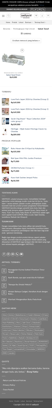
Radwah (21, 338)
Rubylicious (18, 341)
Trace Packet (8, 390)
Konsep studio (34, 326)
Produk (14, 22)
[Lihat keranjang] (48, 16)
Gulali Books (42, 319)
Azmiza (11, 315)
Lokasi (21, 22)
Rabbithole (13, 338)
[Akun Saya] (42, 16)
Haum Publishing (8, 322)
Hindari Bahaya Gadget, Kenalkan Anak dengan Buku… (28, 293)
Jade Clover (26, 322)
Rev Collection (7, 341)
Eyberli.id (6, 319)
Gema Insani (24, 319)
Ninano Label (14, 334)
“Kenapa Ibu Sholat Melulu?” (20, 285)
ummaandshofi (19, 349)
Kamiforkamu (7, 326)
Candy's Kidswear (34, 315)
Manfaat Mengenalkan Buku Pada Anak (24, 299)
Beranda (6, 29)
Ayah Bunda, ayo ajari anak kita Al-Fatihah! (26, 278)
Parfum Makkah (27, 334)
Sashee (5, 345)
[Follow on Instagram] (32, 9)
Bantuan (28, 22)
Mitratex (29, 330)
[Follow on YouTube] (21, 254)
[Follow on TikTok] (36, 9)
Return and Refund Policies (14, 380)
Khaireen (17, 326)
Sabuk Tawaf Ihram (13, 75)
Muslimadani (39, 330)
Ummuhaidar (30, 349)
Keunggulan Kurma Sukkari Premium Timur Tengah (26, 271)
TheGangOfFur (41, 345)
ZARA (5, 353)
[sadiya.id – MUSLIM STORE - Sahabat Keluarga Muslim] (26, 16)
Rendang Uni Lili (32, 338)
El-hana (45, 315)
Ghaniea (33, 319)
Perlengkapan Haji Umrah (24, 29)
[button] (3, 16)
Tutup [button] (41, 5)
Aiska (4, 315)
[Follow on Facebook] (4, 254)
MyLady (5, 334)
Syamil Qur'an (22, 345)
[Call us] (43, 9)
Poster (5, 338)
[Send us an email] (39, 9)
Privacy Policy (9, 385)
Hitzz (18, 322)
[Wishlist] (36, 16)
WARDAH (41, 349)
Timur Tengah (7, 349)
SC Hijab (12, 345)
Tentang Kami (40, 22)
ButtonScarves (21, 315)
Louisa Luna (7, 330)
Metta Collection (18, 330)
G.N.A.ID (14, 319)
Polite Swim (39, 334)
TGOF (32, 345)
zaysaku (11, 353)
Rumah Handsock (31, 341)
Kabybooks (36, 322)
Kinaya (25, 326)
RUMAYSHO (43, 341)
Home (8, 22)
